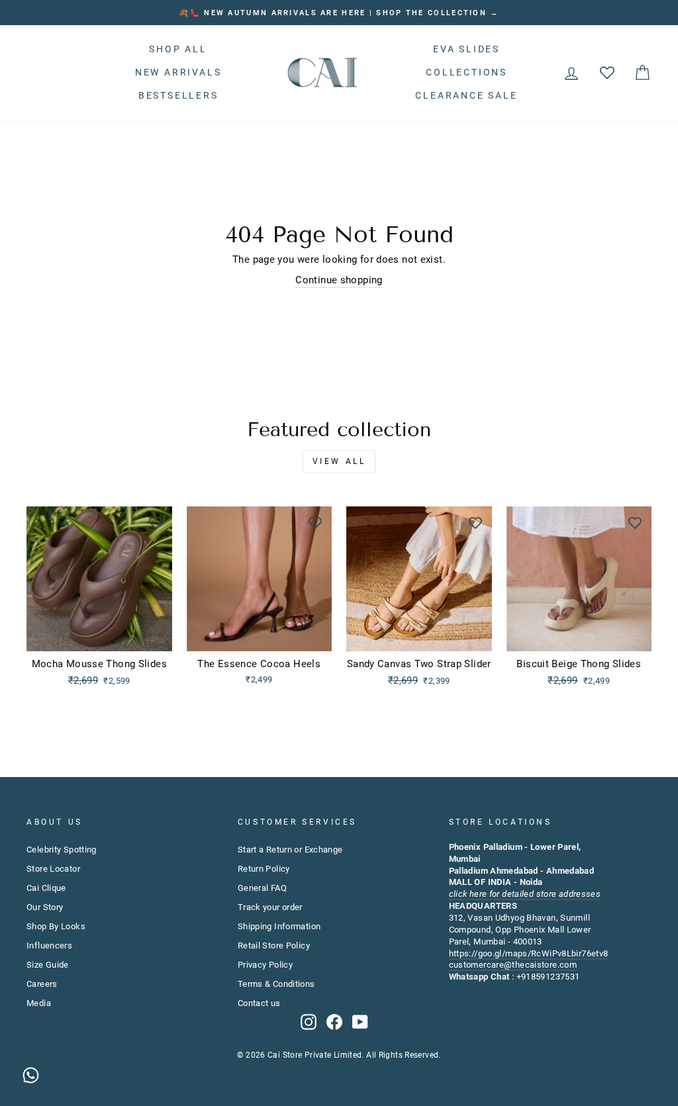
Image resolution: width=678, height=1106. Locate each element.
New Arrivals (178, 72)
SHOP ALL (178, 49)
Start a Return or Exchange (290, 849)
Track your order (270, 907)
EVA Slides (466, 49)
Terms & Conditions (276, 984)
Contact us (259, 1003)
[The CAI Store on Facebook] (334, 1022)
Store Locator (53, 869)
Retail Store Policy (274, 945)
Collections (466, 72)
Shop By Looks (55, 926)
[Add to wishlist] (155, 523)
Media (38, 1003)
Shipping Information (279, 926)
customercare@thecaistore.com (513, 965)
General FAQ (262, 888)
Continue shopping (338, 280)
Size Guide (47, 965)
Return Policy (264, 869)
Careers (42, 984)
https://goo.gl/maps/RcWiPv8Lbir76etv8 (528, 953)
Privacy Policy (265, 965)
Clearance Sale (466, 95)
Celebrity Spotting (61, 849)
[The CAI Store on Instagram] (308, 1022)
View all (339, 461)
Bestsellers (178, 95)
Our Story (44, 907)
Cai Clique (46, 888)
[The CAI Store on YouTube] (360, 1022)
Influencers (49, 945)
